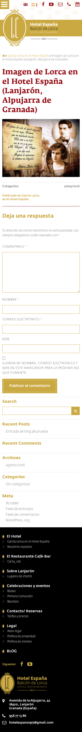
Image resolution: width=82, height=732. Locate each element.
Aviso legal (14, 631)
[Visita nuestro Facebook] (43, 4)
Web (5, 339)
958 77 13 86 (17, 715)
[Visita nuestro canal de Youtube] (51, 4)
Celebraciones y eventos (28, 586)
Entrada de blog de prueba (27, 431)
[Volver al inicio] (30, 28)
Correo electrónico (22, 319)
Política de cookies (19, 641)
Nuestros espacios (19, 546)
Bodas (11, 591)
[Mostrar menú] (4, 4)
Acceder (12, 503)
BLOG (12, 651)
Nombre (10, 300)
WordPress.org (18, 520)
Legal (12, 626)
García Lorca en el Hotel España (29, 56)
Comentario (14, 247)
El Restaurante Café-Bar (29, 556)
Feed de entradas (19, 509)
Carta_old (14, 561)
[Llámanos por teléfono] (69, 4)
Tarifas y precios (17, 616)
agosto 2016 (15, 465)
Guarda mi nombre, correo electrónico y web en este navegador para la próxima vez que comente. (40, 368)
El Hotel (14, 536)
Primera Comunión (20, 596)
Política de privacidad (21, 636)
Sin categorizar (18, 484)
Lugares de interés (19, 576)
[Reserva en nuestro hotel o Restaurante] (77, 4)
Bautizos (13, 601)
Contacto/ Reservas (24, 611)
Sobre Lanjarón (20, 571)
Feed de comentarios (22, 515)
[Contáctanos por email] (60, 4)
